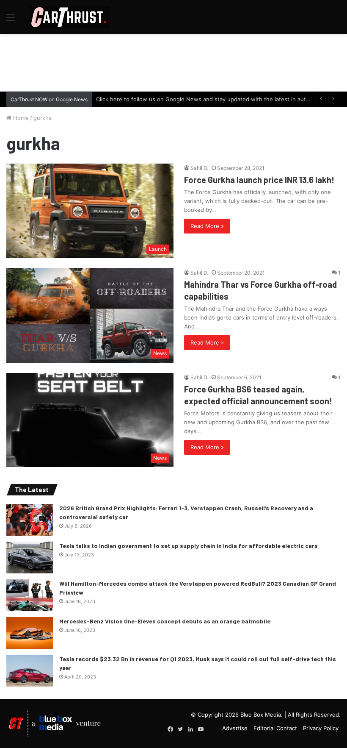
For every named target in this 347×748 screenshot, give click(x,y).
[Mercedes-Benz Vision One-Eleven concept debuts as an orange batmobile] (29, 633)
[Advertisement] (173, 61)
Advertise (235, 728)
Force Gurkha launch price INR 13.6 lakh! (259, 180)
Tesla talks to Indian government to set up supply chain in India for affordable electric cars (188, 545)
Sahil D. (199, 168)
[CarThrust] (70, 17)
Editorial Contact (275, 728)
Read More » (207, 225)
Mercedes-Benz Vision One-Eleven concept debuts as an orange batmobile (164, 621)
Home (20, 117)
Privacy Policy (321, 728)
